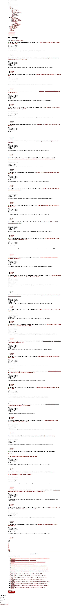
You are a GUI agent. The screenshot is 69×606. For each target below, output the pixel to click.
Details (11, 55)
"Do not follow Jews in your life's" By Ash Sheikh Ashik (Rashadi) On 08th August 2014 (34, 371)
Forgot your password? (4, 602)
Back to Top (10, 590)
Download (12, 54)
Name (13, 40)
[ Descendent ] (20, 40)
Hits (17, 40)
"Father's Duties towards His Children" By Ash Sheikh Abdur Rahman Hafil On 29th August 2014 (34, 491)
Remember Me (4, 599)
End (9, 550)
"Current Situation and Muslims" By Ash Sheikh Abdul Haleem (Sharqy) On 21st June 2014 (34, 276)
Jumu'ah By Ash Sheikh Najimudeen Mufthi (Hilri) (43, 435)
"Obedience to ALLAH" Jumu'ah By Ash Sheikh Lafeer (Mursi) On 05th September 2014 (34, 508)
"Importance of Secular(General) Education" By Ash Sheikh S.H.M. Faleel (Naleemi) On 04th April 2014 (31, 158)
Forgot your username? (4, 604)
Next (9, 549)
